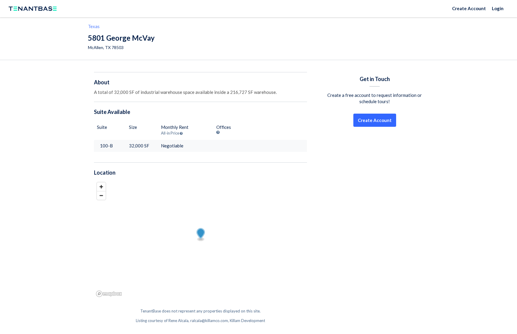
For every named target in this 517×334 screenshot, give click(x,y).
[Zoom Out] (101, 195)
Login (498, 8)
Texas (94, 26)
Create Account (469, 8)
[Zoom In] (101, 186)
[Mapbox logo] (109, 293)
